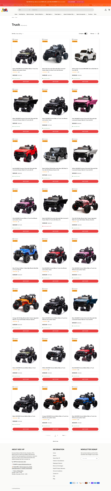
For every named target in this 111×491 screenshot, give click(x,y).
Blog (54, 478)
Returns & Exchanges (58, 466)
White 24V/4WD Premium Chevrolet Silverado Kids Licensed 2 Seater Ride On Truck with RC (85, 169)
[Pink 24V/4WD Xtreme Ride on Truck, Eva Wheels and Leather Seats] (26, 203)
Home (16, 14)
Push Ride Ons (22, 14)
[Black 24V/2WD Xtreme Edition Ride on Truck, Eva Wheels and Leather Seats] (55, 303)
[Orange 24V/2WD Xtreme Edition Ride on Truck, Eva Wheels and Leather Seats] (55, 401)
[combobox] (56, 9)
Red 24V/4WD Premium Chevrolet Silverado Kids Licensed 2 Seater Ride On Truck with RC (25, 169)
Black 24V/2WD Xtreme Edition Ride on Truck (24, 416)
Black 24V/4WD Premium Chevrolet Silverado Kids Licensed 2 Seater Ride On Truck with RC (25, 119)
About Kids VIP (56, 458)
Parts (95, 14)
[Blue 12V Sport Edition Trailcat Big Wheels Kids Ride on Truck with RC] (26, 253)
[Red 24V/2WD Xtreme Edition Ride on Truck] (85, 353)
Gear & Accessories (81, 14)
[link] (47, 435)
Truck (16, 17)
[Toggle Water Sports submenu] (52, 14)
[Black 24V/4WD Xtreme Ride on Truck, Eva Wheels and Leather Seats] (55, 103)
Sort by (14, 33)
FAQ (54, 476)
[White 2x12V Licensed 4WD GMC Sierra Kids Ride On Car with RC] (85, 54)
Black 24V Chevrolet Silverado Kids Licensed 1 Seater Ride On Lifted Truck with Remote (53, 69)
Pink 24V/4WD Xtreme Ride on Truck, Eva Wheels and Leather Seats (25, 219)
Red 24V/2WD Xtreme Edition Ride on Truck (83, 368)
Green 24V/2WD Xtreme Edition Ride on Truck (24, 368)
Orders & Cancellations (58, 460)
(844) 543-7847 (22, 461)
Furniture (90, 14)
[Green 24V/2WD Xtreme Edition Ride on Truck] (26, 353)
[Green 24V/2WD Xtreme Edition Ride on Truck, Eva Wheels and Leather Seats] (26, 54)
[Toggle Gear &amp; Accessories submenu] (86, 14)
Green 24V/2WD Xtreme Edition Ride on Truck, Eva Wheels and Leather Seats (25, 69)
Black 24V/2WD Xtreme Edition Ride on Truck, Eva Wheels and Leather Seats (54, 318)
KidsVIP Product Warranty (59, 468)
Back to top (55, 441)
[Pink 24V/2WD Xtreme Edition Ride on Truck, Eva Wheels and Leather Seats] (85, 253)
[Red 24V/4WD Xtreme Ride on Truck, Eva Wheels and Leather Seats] (55, 253)
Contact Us (55, 473)
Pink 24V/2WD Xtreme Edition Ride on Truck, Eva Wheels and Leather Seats (84, 268)
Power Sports (58, 14)
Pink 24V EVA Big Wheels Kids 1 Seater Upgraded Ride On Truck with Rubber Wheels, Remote (84, 219)
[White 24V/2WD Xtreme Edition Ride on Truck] (55, 353)
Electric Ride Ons (39, 14)
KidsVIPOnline (17, 488)
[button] (109, 9)
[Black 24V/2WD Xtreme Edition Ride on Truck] (26, 401)
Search (54, 455)
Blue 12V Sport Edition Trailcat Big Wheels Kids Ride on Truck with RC (25, 268)
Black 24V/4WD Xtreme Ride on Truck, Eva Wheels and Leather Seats (54, 119)
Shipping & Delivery (57, 463)
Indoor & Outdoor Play (68, 14)
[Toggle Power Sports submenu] (61, 14)
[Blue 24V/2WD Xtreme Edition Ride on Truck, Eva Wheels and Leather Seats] (85, 401)
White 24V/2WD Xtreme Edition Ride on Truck (53, 368)
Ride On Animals (30, 14)
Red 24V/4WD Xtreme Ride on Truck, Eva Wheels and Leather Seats (54, 268)
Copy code (80, 1)
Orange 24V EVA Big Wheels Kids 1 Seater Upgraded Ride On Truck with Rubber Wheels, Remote (25, 318)
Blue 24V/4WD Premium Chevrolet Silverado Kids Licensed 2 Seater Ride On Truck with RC (84, 318)
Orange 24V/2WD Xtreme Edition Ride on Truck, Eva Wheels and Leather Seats (55, 417)
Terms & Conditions (57, 471)
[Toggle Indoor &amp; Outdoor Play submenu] (74, 14)
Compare (81, 33)
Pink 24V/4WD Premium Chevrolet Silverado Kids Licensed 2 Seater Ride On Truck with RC (84, 119)
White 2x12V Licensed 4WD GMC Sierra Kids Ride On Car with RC (85, 69)
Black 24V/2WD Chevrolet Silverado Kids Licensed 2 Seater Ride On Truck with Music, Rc (55, 219)
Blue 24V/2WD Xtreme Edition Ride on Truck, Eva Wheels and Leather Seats (84, 417)
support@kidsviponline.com (24, 464)
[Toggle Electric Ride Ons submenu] (44, 14)
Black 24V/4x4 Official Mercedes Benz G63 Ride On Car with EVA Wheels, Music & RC (55, 169)
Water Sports (49, 14)
